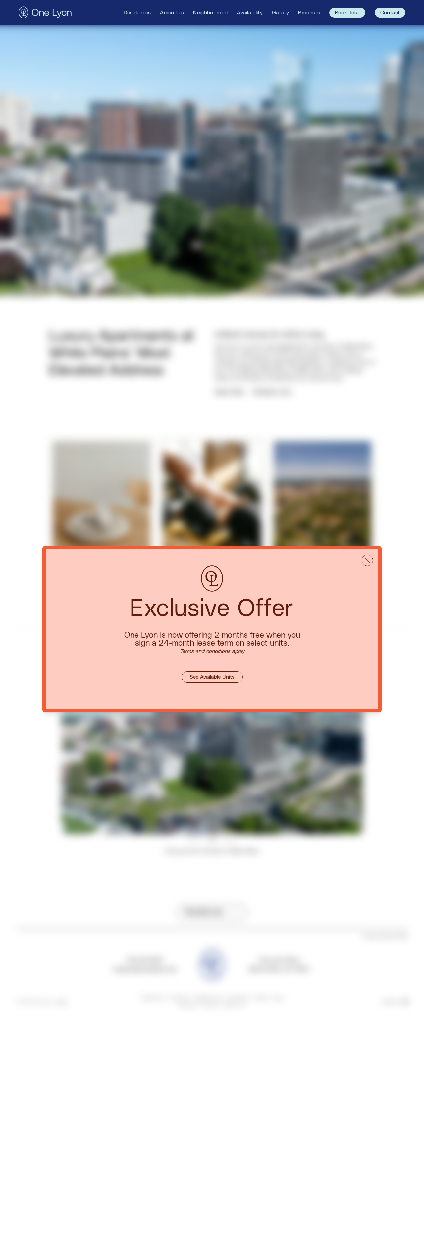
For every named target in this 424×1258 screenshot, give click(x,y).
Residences (137, 12)
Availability (250, 12)
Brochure (309, 12)
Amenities (172, 12)
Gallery (280, 12)
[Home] (45, 12)
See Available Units (212, 677)
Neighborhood (210, 12)
